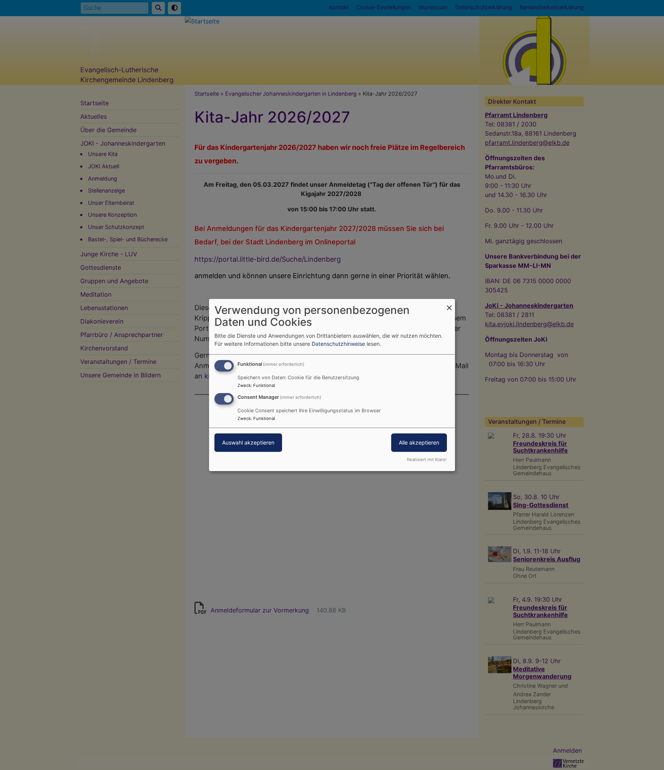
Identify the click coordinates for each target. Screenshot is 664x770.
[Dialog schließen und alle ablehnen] (449, 304)
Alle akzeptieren (419, 442)
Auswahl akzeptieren (248, 442)
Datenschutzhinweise (338, 343)
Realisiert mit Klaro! (427, 459)
